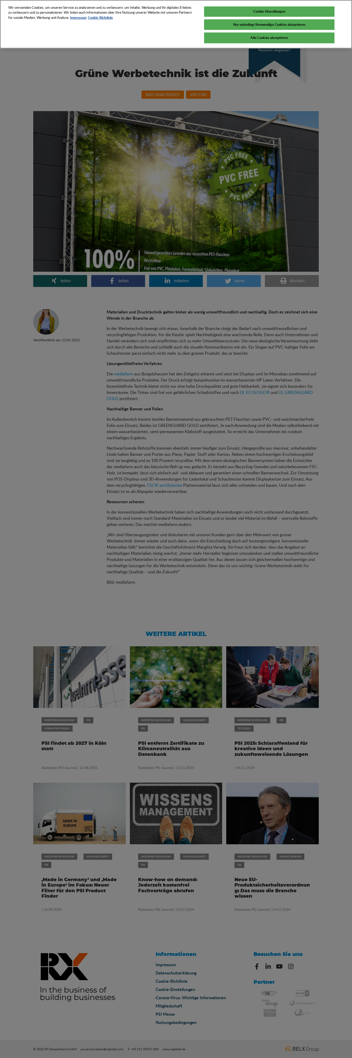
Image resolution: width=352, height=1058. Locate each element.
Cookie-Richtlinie (100, 17)
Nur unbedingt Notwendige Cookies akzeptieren (269, 24)
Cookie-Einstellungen (269, 11)
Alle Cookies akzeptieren (269, 37)
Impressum (78, 17)
